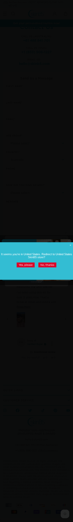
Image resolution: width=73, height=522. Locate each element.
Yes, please (26, 264)
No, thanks (47, 264)
